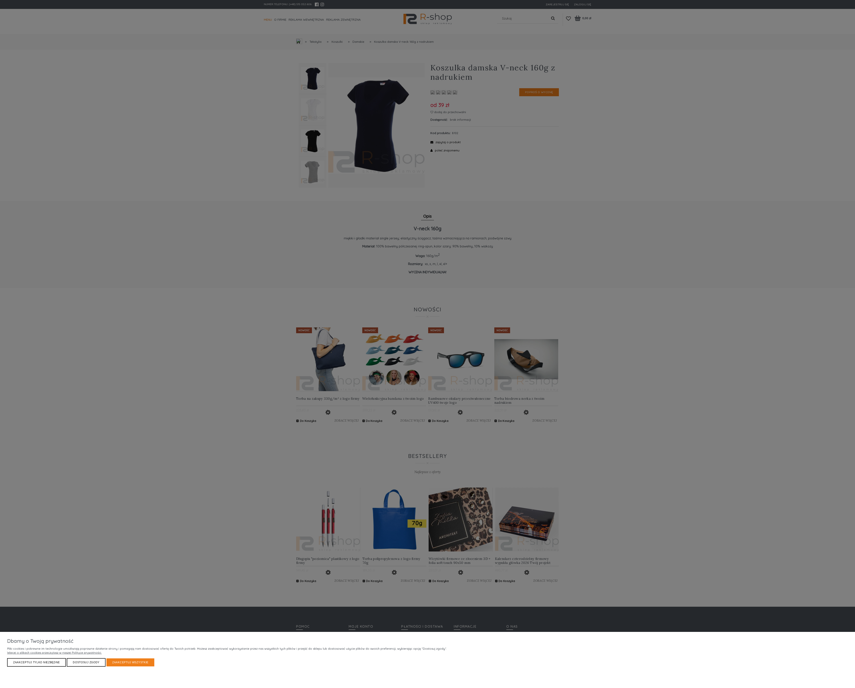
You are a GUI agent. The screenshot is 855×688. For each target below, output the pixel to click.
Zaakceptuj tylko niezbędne (36, 662)
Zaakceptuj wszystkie (130, 662)
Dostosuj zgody (86, 662)
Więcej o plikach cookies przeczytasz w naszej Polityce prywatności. (54, 652)
